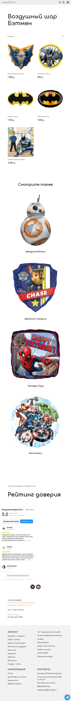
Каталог (13, 632)
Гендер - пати (14, 664)
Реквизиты (13, 680)
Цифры (40, 639)
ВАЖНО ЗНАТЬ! (14, 684)
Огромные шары (45, 656)
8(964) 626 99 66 (43, 686)
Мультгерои (43, 642)
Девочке (11, 657)
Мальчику (12, 660)
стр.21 (28, 605)
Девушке (12, 653)
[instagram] (38, 587)
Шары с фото (14, 639)
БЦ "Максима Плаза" (46, 683)
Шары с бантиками (17, 643)
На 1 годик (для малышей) (48, 632)
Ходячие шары (44, 649)
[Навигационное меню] (68, 2)
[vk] (32, 587)
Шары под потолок (46, 646)
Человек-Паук (35, 386)
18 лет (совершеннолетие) (49, 635)
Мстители (35, 453)
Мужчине (12, 650)
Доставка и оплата (17, 677)
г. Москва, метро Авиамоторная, (21, 603)
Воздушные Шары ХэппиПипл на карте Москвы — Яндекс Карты (18, 579)
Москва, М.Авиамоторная (49, 673)
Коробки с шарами (16, 636)
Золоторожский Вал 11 (17, 605)
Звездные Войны (35, 251)
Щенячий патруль (35, 319)
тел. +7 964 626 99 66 (16, 610)
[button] (60, 2)
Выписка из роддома (17, 646)
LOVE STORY (42, 653)
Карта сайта (13, 615)
